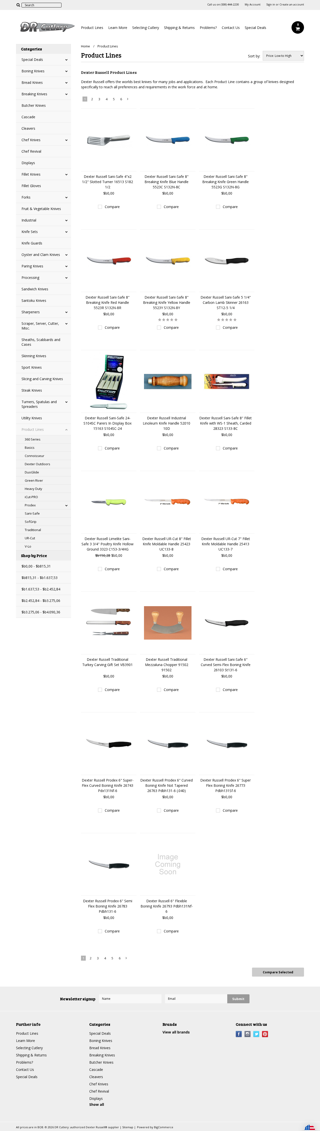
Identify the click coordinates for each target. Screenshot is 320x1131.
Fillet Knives (31, 174)
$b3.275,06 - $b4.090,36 (41, 612)
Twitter (256, 1034)
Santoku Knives (34, 300)
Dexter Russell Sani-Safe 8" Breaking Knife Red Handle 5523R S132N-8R (108, 302)
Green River (34, 480)
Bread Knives (32, 82)
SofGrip (30, 521)
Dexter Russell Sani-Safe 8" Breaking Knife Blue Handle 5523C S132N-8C (166, 181)
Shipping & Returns (179, 27)
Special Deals (255, 27)
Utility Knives (32, 418)
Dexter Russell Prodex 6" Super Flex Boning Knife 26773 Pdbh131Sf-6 (225, 785)
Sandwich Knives (35, 289)
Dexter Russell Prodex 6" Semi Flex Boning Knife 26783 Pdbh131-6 (107, 906)
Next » (128, 100)
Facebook (239, 1034)
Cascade (28, 116)
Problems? (208, 27)
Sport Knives (32, 367)
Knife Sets (30, 231)
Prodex (30, 505)
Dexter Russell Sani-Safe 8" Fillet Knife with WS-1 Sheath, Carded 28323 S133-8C (225, 423)
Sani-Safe (32, 513)
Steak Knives (32, 390)
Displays (28, 162)
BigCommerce (163, 1127)
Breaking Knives (34, 94)
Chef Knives (31, 139)
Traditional (33, 530)
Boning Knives (33, 71)
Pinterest (265, 1034)
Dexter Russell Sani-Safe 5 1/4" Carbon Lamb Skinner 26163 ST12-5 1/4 (225, 302)
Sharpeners (31, 312)
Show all (96, 1104)
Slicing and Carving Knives (42, 378)
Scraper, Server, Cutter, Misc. (40, 326)
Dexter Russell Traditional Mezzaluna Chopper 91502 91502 (166, 664)
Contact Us (231, 27)
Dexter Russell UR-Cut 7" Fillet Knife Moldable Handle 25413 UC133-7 (225, 544)
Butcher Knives (34, 105)
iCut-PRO (31, 497)
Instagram (247, 1034)
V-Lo (28, 546)
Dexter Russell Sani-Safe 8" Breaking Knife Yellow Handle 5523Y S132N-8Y (166, 302)
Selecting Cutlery (145, 27)
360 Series (32, 439)
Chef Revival (31, 151)
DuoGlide (32, 472)
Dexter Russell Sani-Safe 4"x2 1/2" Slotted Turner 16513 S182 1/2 (107, 181)
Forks (26, 197)
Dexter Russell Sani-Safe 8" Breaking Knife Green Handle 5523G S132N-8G (225, 181)
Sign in (270, 4)
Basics (29, 447)
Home (85, 46)
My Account (252, 4)
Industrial (29, 220)
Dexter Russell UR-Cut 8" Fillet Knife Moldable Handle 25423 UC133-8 (166, 544)
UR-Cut (30, 538)
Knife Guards (32, 243)
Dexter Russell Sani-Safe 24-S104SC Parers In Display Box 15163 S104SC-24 (108, 423)
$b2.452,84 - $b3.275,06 (41, 600)
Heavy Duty (33, 488)
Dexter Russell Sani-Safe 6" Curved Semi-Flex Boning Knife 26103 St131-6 (225, 664)
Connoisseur (34, 455)
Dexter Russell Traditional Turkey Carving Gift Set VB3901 (107, 662)
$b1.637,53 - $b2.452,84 (41, 589)
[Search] (18, 4)
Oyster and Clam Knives (41, 254)
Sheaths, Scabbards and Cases (41, 342)
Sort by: (254, 56)
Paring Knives (32, 266)
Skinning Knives (34, 355)
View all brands (176, 1032)
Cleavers (28, 128)
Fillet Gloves (31, 185)
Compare (112, 206)
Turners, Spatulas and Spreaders (39, 404)
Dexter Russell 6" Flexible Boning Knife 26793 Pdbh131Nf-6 (166, 906)
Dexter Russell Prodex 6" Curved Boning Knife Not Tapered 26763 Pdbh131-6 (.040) (166, 785)
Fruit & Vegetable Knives (41, 208)
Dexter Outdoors (37, 464)
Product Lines (92, 27)
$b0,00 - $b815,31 (36, 566)
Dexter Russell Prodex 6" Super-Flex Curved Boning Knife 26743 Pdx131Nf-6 (108, 785)
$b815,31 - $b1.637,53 (40, 577)
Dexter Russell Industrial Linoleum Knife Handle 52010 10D (166, 423)
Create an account (292, 4)
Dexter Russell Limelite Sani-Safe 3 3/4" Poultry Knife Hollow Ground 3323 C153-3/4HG (108, 544)
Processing (30, 277)
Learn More (117, 27)
